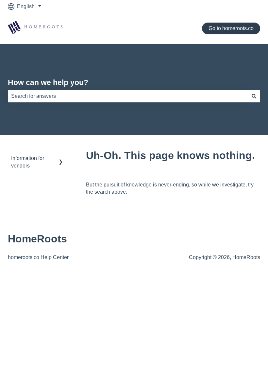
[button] (61, 159)
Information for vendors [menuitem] (27, 161)
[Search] (254, 96)
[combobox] (128, 96)
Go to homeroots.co (231, 28)
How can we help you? (48, 82)
